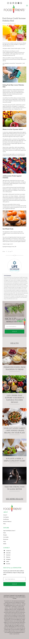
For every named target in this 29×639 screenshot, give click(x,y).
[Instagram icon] (16, 3)
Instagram (8, 559)
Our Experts (6, 517)
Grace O (5, 515)
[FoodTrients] (14, 9)
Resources (5, 539)
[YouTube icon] (18, 3)
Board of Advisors (7, 521)
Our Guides (6, 537)
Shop (4, 541)
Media (4, 543)
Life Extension (13, 23)
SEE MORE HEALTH (14, 499)
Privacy (14, 598)
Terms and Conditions (21, 597)
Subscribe (8, 552)
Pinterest (8, 557)
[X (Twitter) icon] (11, 3)
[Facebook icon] (8, 3)
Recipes (5, 535)
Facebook (8, 555)
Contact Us (8, 550)
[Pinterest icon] (13, 3)
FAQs (4, 523)
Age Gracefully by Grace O (9, 530)
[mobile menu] (27, 5)
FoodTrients (6, 519)
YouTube (8, 563)
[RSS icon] (21, 3)
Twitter (7, 561)
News (4, 532)
